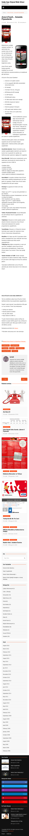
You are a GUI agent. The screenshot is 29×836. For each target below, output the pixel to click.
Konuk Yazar (6, 620)
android (5, 348)
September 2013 (7, 664)
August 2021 (6, 658)
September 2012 (7, 680)
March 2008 (6, 747)
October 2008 (6, 735)
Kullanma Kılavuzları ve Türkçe (12, 474)
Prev (5, 379)
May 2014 (5, 661)
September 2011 (7, 693)
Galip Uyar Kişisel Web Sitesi (13, 2)
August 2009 (6, 719)
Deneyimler (6, 471)
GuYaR (4, 22)
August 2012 (6, 684)
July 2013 (5, 668)
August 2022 (6, 645)
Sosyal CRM (6, 633)
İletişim (3, 833)
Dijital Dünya (6, 598)
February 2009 (6, 728)
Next (23, 379)
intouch (15, 351)
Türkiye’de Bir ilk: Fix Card (11, 518)
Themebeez (11, 831)
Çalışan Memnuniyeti (8, 588)
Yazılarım (5, 636)
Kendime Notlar (6, 614)
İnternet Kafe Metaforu (8, 568)
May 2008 (5, 744)
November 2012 (7, 674)
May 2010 (5, 706)
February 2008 (6, 750)
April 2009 (5, 725)
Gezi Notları (6, 604)
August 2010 (6, 703)
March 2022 (6, 648)
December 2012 (7, 671)
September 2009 (7, 715)
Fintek (4, 601)
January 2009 (6, 731)
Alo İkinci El (6, 412)
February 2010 (6, 712)
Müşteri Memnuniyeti (8, 623)
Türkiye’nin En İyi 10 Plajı (16, 821)
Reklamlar (5, 630)
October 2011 (6, 690)
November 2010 (7, 699)
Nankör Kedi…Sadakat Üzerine (12, 542)
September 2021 (7, 655)
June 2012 (5, 687)
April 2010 (5, 709)
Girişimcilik (5, 607)
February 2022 (6, 652)
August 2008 (6, 741)
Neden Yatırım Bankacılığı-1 (9, 574)
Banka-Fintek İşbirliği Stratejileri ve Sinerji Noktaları (13, 578)
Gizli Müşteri (6, 610)
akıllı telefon (15, 345)
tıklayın (16, 328)
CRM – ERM (6, 591)
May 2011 (5, 696)
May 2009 (5, 722)
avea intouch (21, 348)
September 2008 (7, 738)
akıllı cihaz (6, 345)
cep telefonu (7, 351)
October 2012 (6, 677)
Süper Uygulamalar (7, 571)
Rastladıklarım (23, 22)
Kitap (4, 617)
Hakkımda (9, 833)
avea (12, 348)
